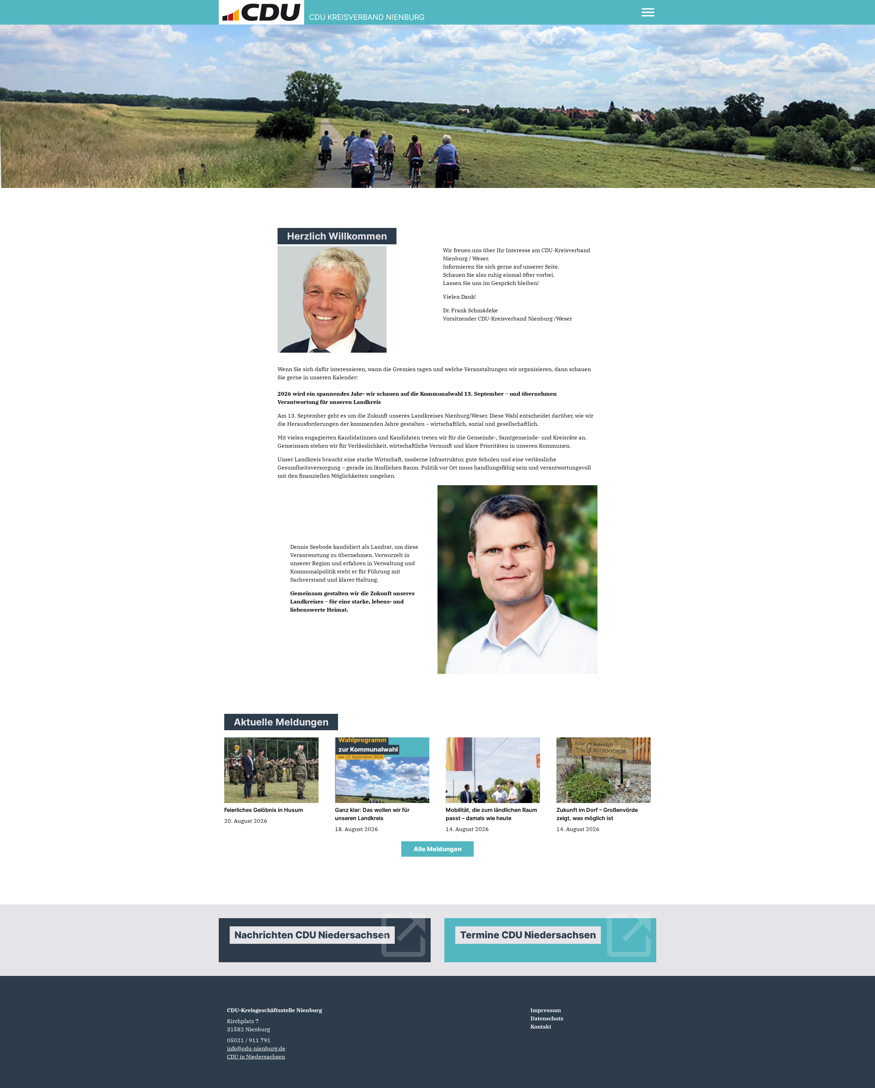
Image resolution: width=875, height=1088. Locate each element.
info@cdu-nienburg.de (256, 1048)
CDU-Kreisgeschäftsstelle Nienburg (274, 1010)
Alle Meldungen (437, 849)
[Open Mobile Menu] (648, 12)
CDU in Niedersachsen (256, 1056)
